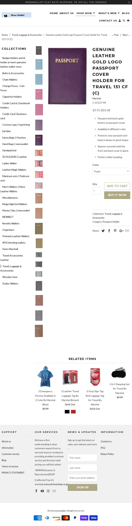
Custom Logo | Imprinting (16, 124)
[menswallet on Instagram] (49, 491)
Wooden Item (9, 276)
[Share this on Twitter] (102, 231)
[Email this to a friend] (126, 231)
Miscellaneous (10, 197)
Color (95, 164)
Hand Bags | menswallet (15, 143)
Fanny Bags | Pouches (14, 137)
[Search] (124, 21)
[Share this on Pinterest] (114, 231)
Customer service (10, 454)
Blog (4, 460)
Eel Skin (6, 131)
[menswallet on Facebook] (36, 491)
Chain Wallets (9, 79)
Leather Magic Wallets (14, 169)
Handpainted (9, 150)
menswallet (60, 510)
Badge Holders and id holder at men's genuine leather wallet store (13, 62)
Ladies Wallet (9, 163)
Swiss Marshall (10, 248)
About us (6, 441)
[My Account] (120, 21)
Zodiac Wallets (10, 283)
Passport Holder (111, 221)
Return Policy (107, 454)
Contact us (106, 441)
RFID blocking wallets (13, 242)
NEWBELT (8, 216)
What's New (109, 13)
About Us (66, 13)
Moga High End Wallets (14, 204)
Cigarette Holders (12, 96)
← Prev (115, 35)
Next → (126, 35)
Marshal (96, 98)
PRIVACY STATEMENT (13, 472)
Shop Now (85, 13)
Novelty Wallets (10, 223)
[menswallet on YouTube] (43, 491)
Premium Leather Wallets (15, 236)
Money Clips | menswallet (16, 210)
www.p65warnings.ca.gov (57, 484)
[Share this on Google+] (120, 231)
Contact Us (108, 20)
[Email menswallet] (54, 491)
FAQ (103, 447)
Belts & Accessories (13, 73)
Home (54, 13)
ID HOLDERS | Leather (14, 156)
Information (8, 447)
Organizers (8, 229)
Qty (94, 184)
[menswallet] (16, 12)
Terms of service (10, 466)
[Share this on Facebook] (108, 231)
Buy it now (117, 195)
